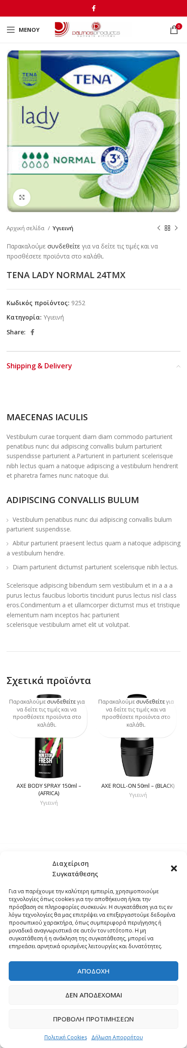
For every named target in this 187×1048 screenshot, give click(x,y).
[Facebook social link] (93, 8)
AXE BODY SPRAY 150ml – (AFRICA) (49, 789)
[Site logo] (94, 29)
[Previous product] (158, 228)
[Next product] (176, 228)
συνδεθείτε (63, 246)
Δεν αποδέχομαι (93, 994)
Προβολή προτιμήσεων (93, 1018)
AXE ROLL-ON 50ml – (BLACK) (138, 785)
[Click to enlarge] (21, 197)
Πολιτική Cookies (65, 1037)
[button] (174, 868)
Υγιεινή (63, 228)
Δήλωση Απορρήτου (117, 1037)
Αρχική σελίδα (26, 228)
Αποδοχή (93, 970)
